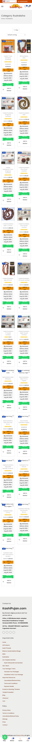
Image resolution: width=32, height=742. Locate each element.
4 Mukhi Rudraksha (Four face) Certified (24, 169)
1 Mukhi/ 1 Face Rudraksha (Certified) (8, 57)
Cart (3, 701)
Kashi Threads (6, 648)
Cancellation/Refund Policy (12, 680)
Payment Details (9, 686)
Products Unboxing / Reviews (11, 689)
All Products (6, 645)
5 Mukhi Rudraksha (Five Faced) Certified (24, 225)
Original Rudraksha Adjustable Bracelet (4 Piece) (8, 466)
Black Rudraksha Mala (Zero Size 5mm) (8, 422)
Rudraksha (5, 657)
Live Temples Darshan (9, 660)
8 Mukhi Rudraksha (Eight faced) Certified (24, 333)
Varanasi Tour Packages (11, 671)
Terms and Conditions (10, 683)
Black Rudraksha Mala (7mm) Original (24, 378)
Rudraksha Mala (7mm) (8, 511)
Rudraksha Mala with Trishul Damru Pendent (8, 554)
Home (3, 18)
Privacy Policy (6, 710)
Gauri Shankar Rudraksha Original (24, 421)
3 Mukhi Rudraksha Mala (24, 114)
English (7, 1)
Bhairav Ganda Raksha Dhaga (11, 651)
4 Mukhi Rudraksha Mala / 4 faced (8, 224)
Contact (4, 725)
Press (4, 722)
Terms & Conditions (8, 713)
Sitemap (4, 719)
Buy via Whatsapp (8, 84)
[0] (25, 6)
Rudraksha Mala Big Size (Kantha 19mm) (24, 510)
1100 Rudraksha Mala (24, 57)
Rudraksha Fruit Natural (24, 466)
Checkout (5, 698)
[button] (13, 51)
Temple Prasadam (8, 692)
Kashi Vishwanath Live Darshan (13, 663)
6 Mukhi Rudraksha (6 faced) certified (24, 279)
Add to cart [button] (9, 70)
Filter (16, 30)
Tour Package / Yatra (8, 669)
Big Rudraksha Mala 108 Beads (8, 378)
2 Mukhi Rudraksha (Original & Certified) (8, 114)
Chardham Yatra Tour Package (13, 674)
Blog (3, 695)
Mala (3, 654)
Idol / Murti (5, 666)
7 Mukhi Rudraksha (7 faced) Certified (8, 333)
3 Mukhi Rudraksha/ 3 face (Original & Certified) (8, 170)
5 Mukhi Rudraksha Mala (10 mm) (8, 279)
